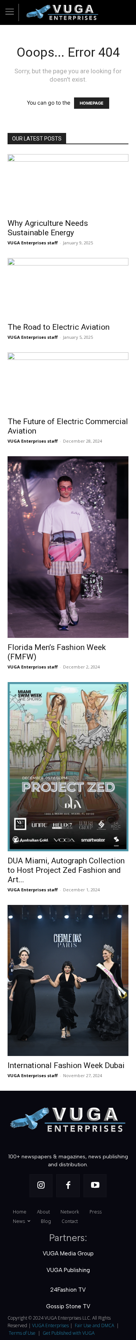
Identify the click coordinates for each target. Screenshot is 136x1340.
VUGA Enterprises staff (33, 242)
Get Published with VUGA (68, 1333)
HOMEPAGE (92, 103)
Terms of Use (22, 1333)
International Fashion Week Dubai (66, 1065)
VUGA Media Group (68, 1253)
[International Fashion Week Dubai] (68, 980)
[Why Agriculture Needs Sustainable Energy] (68, 184)
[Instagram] (41, 1186)
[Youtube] (95, 1186)
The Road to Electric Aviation (59, 327)
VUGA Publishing (68, 1270)
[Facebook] (68, 1186)
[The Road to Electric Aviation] (68, 288)
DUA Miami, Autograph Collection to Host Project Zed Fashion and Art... (66, 870)
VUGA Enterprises (50, 1325)
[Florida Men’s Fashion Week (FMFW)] (68, 547)
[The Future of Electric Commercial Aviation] (68, 382)
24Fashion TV (68, 1289)
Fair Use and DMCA (94, 1325)
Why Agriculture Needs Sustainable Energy (48, 228)
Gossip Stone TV (68, 1306)
